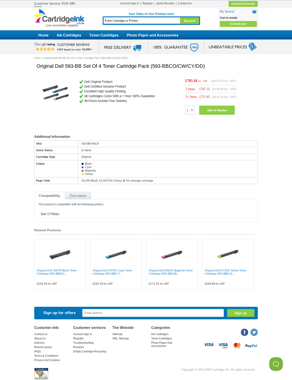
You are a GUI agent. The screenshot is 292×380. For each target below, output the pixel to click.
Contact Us (185, 3)
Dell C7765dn (50, 214)
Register (148, 3)
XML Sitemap (120, 338)
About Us (40, 338)
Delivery (39, 342)
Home (43, 35)
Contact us (40, 334)
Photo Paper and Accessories (152, 35)
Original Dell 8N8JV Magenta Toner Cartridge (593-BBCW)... (171, 272)
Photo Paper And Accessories (161, 344)
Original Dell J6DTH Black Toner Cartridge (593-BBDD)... (57, 272)
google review (64, 46)
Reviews (78, 347)
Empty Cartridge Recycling (89, 351)
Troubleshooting (83, 342)
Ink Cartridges (69, 35)
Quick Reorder (245, 3)
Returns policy (43, 347)
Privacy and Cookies (47, 360)
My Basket (227, 11)
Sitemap (117, 334)
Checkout (238, 24)
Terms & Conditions (46, 355)
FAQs (37, 351)
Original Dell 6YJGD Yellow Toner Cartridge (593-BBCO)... (225, 272)
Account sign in (129, 3)
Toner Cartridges (104, 35)
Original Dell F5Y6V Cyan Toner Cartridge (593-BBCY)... (112, 272)
